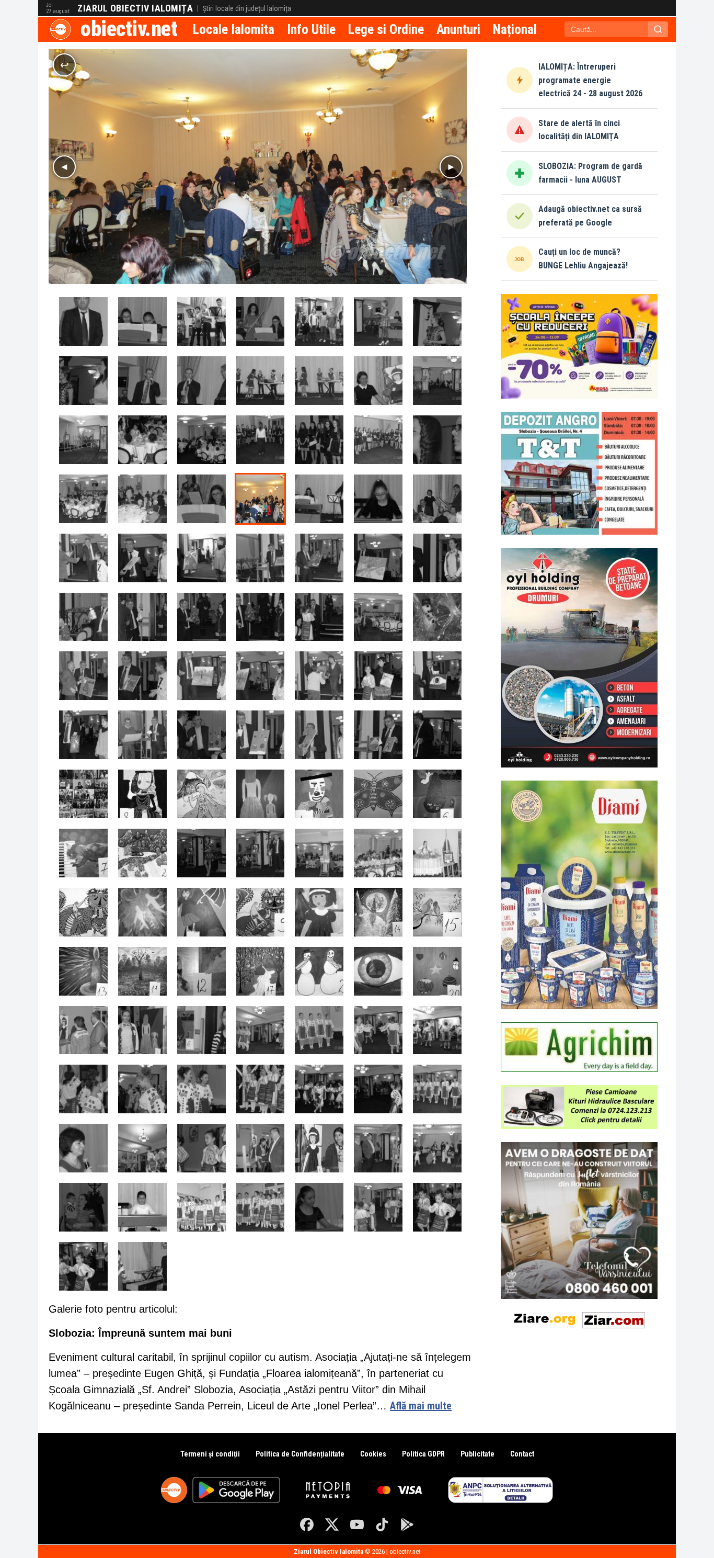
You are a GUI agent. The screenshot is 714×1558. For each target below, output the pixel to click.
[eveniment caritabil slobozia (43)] (437, 439)
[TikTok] (382, 1524)
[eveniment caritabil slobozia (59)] (142, 380)
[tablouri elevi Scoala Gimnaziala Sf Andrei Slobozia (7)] (437, 912)
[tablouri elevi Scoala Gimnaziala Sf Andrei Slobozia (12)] (319, 971)
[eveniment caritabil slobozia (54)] (260, 321)
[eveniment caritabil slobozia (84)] (378, 558)
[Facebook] (307, 1524)
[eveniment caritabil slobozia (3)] (260, 853)
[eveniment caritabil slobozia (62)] (319, 380)
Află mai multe (421, 1405)
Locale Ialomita (233, 29)
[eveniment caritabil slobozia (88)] (201, 617)
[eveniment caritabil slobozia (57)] (437, 321)
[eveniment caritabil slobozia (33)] (378, 1089)
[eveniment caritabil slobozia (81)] (201, 558)
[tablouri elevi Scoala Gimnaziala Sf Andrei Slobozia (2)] (142, 794)
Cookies (373, 1454)
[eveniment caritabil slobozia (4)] (319, 853)
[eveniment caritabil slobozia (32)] (319, 1089)
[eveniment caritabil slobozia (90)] (319, 617)
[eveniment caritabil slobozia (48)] (319, 499)
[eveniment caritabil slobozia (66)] (142, 558)
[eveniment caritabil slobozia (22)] (201, 1148)
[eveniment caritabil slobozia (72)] (83, 734)
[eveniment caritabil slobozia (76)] (319, 734)
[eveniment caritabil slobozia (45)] (142, 499)
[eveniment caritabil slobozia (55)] (319, 321)
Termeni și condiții (210, 1454)
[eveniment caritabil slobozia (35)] (83, 1148)
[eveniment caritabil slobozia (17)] (260, 1207)
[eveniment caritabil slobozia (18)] (319, 1207)
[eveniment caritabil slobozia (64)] (437, 499)
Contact (522, 1454)
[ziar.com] (613, 1318)
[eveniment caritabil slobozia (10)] (260, 1148)
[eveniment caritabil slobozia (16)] (201, 1207)
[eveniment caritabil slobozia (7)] (83, 1030)
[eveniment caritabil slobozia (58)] (83, 380)
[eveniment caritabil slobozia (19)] (378, 1207)
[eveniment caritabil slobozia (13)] (437, 1148)
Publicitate (477, 1454)
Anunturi (458, 29)
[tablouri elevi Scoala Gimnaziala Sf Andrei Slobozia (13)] (378, 971)
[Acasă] (60, 29)
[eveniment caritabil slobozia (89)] (260, 617)
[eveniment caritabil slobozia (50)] (83, 439)
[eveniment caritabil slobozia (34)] (437, 1089)
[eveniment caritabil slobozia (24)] (260, 1030)
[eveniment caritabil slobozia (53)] (201, 321)
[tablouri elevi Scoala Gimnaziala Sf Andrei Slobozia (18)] (260, 794)
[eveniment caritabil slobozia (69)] (319, 675)
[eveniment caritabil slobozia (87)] (142, 617)
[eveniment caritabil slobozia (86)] (83, 617)
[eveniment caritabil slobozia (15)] (142, 1207)
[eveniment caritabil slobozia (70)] (378, 675)
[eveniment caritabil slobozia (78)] (437, 734)
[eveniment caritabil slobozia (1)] (437, 617)
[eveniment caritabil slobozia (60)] (201, 380)
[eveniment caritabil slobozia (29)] (142, 1089)
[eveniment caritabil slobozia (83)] (319, 558)
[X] (332, 1524)
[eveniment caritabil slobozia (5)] (378, 853)
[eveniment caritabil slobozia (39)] (201, 439)
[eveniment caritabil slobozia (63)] (378, 380)
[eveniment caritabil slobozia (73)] (142, 734)
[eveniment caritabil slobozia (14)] (83, 1207)
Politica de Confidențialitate (300, 1454)
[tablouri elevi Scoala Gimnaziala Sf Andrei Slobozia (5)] (319, 912)
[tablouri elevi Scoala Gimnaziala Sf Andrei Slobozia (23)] (142, 853)
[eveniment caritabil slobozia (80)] (83, 675)
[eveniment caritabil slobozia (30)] (201, 1089)
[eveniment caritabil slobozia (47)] (260, 499)
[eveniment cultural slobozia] (83, 794)
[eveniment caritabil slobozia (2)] (201, 853)
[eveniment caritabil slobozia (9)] (201, 1030)
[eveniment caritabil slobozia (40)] (260, 439)
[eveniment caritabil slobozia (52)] (142, 321)
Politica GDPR (423, 1454)
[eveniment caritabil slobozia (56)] (378, 321)
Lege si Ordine (386, 29)
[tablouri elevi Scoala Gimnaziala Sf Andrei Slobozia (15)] (142, 912)
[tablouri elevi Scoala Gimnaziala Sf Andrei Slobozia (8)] (83, 971)
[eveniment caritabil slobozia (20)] (437, 1207)
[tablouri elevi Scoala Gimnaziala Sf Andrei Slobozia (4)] (260, 912)
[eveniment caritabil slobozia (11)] (319, 1148)
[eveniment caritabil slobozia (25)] (319, 1030)
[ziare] (544, 1318)
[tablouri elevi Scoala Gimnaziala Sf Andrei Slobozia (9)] (142, 971)
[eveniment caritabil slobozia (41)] (319, 439)
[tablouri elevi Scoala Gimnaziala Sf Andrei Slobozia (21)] (437, 794)
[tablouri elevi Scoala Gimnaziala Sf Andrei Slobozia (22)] (83, 853)
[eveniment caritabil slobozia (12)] (378, 1148)
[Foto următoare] (451, 166)
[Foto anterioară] (64, 166)
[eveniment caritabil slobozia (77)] (378, 734)
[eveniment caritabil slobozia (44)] (83, 499)
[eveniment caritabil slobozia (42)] (378, 439)
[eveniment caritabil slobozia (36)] (142, 1266)
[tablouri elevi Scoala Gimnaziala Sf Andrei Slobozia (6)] (378, 912)
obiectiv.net (128, 29)
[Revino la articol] (64, 64)
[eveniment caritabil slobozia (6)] (437, 853)
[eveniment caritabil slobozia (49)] (378, 499)
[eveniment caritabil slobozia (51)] (437, 380)
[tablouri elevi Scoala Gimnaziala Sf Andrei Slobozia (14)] (437, 971)
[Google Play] (407, 1524)
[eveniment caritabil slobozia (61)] (260, 380)
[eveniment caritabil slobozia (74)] (201, 734)
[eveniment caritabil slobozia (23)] (142, 1148)
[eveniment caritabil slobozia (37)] (83, 321)
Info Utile (311, 29)
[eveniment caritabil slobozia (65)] (83, 558)
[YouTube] (357, 1524)
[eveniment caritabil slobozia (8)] (142, 1030)
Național (515, 29)
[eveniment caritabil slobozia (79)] (142, 675)
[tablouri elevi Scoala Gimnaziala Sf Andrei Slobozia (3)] (201, 912)
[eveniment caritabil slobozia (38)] (142, 439)
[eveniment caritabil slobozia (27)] (437, 1030)
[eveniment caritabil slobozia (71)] (437, 675)
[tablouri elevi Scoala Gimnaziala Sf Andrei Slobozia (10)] (201, 971)
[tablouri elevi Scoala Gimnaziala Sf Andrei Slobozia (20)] (378, 794)
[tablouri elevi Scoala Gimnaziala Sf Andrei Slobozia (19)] (319, 794)
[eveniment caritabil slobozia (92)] (378, 617)
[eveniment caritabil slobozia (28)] (83, 1089)
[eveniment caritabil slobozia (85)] (437, 558)
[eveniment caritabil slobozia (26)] (378, 1030)
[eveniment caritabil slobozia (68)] (260, 675)
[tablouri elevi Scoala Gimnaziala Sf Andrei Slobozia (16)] (83, 912)
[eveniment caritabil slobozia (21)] (83, 1266)
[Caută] (658, 29)
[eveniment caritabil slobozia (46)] (201, 499)
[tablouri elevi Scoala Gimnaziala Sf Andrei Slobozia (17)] (201, 794)
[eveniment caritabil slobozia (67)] (201, 675)
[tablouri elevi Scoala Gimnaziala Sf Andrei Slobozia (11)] (260, 971)
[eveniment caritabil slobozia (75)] (260, 734)
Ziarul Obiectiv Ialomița (135, 8)
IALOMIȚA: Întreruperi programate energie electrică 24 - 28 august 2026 (590, 80)
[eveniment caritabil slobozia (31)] (260, 1089)
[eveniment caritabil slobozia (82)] (260, 558)
